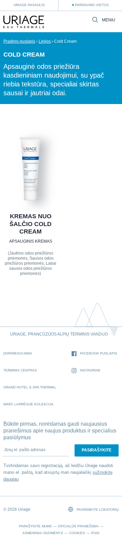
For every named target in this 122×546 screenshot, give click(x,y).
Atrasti (30, 185)
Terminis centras (20, 370)
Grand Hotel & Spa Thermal (29, 387)
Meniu (108, 20)
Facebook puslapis (98, 353)
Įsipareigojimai (17, 353)
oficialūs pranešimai (78, 526)
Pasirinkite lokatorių (97, 509)
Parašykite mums (35, 526)
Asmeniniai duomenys (42, 533)
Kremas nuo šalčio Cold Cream (30, 224)
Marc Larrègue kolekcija (28, 404)
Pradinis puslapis (19, 41)
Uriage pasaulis (29, 5)
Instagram (90, 370)
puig (95, 533)
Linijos (45, 41)
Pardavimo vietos (92, 5)
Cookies (77, 533)
